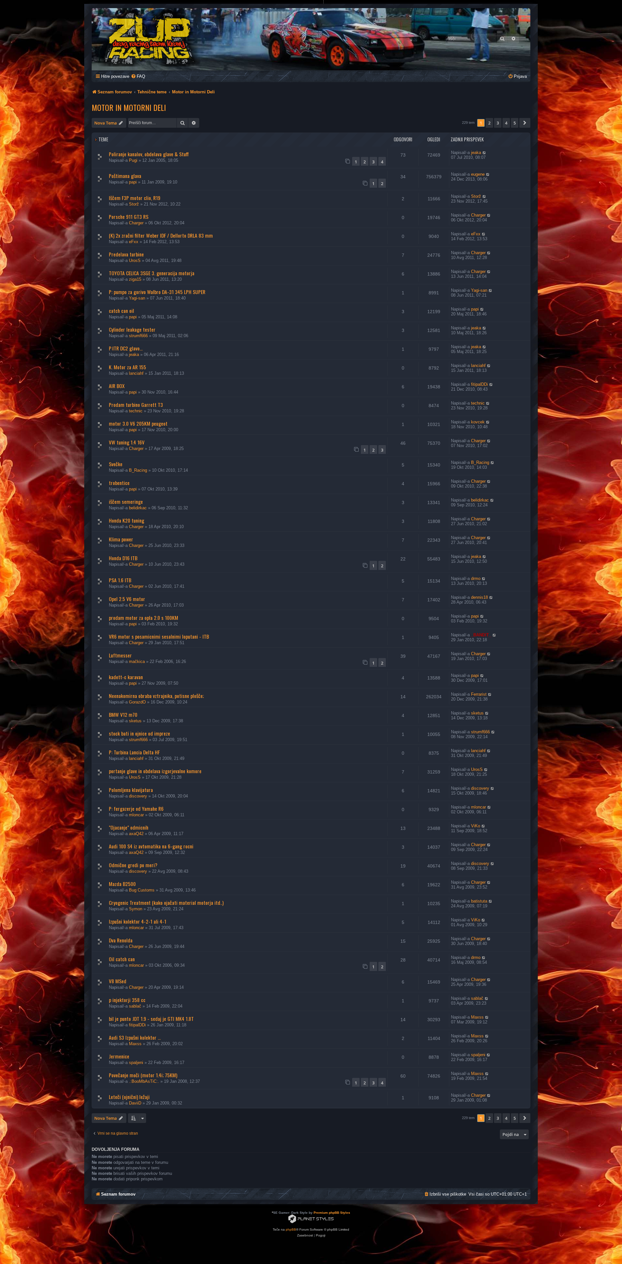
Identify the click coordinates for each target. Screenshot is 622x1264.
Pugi (133, 160)
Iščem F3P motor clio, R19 (134, 198)
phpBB (291, 1229)
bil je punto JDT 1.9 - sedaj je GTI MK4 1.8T (151, 1018)
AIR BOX (117, 386)
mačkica (137, 661)
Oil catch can (122, 959)
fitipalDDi (479, 384)
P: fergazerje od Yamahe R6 (136, 808)
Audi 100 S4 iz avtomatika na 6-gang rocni (151, 846)
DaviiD (135, 1103)
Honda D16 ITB (123, 558)
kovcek (478, 421)
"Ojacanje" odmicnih (128, 827)
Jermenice (119, 1056)
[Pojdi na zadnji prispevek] (484, 152)
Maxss (477, 1017)
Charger (136, 222)
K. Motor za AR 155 (127, 367)
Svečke (115, 464)
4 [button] (506, 123)
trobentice (119, 483)
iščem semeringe (126, 501)
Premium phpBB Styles (332, 1212)
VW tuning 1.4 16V (126, 442)
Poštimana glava (125, 176)
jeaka (476, 152)
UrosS (135, 260)
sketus (135, 720)
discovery (138, 796)
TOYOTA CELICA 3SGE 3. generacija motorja (151, 273)
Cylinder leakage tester (132, 329)
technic (136, 410)
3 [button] (498, 123)
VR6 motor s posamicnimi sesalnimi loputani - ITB (159, 636)
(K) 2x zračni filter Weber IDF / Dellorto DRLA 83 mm (161, 235)
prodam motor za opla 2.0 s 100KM (143, 617)
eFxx (133, 241)
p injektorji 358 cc (127, 1000)
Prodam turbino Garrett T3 (136, 404)
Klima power (121, 539)
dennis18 (479, 597)
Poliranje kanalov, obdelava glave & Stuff (149, 154)
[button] (524, 123)
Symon (135, 908)
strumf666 (138, 335)
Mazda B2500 (122, 884)
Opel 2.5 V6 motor (127, 599)
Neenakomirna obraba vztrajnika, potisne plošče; (156, 696)
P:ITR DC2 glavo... (126, 348)
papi (133, 182)
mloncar (136, 814)
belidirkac (138, 507)
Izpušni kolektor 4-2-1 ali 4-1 (137, 921)
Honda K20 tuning (126, 520)
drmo (475, 578)
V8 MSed (117, 981)
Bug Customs (142, 890)
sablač (135, 1006)
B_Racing (138, 470)
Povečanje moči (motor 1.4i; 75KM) (143, 1075)
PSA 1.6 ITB (120, 580)
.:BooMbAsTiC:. (144, 1081)
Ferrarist (479, 694)
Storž (134, 204)
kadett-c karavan (126, 677)
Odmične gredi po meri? (133, 865)
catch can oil (121, 310)
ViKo (475, 825)
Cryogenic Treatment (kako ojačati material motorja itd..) (166, 902)
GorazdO (137, 702)
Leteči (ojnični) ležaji (129, 1097)
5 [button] (514, 123)
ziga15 (135, 279)
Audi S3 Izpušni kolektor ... (135, 1037)
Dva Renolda (120, 940)
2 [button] (489, 123)
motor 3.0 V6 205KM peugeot (138, 423)
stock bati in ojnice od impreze (139, 733)
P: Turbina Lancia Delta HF (134, 752)
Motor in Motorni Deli (129, 107)
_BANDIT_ (481, 634)
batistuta (479, 901)
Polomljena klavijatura (131, 790)
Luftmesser (120, 655)
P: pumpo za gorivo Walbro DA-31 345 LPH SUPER (157, 292)
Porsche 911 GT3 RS (128, 216)
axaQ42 (136, 833)
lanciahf (136, 373)
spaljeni (136, 1062)
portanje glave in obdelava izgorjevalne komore (155, 771)
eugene (478, 174)
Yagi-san (137, 298)
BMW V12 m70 (123, 714)
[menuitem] (138, 76)
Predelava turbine (126, 254)
